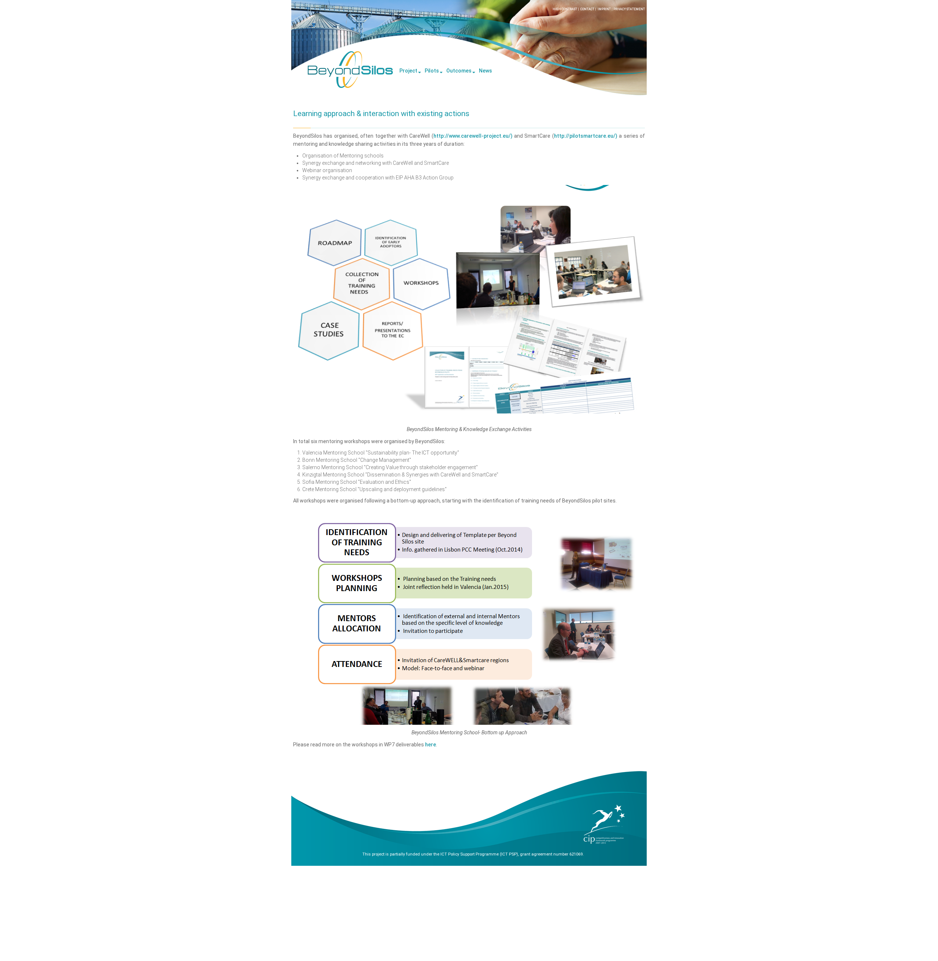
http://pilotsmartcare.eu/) (585, 136)
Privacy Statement (629, 9)
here (430, 744)
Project (408, 71)
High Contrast (565, 9)
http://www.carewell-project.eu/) (473, 136)
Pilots (432, 71)
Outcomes (459, 71)
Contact (587, 9)
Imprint (604, 9)
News (485, 71)
